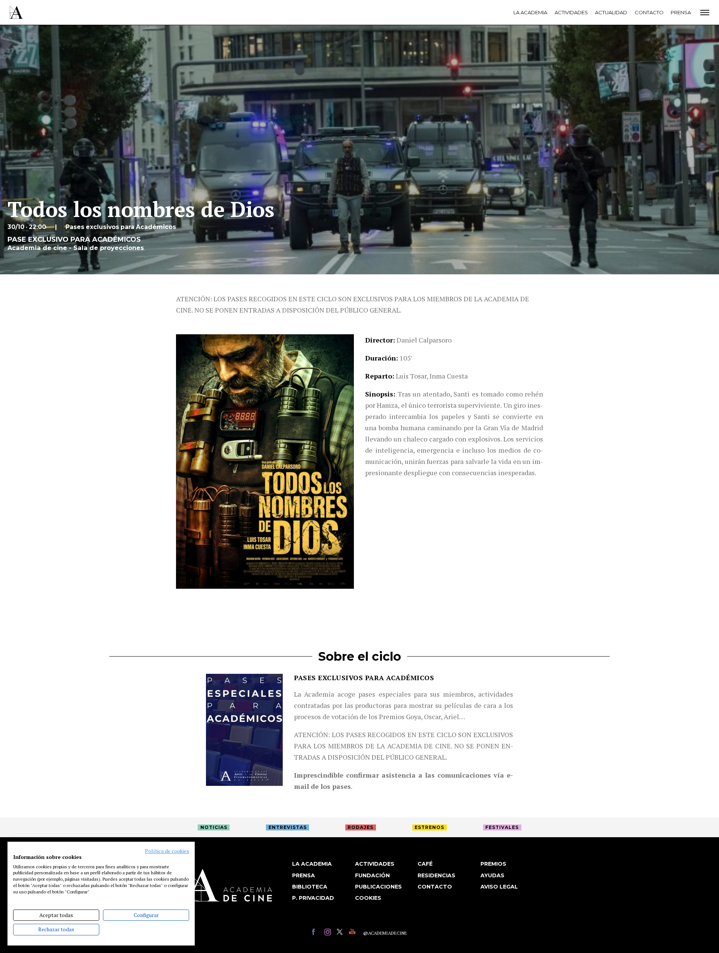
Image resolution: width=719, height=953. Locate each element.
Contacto (649, 12)
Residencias (436, 875)
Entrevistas (288, 827)
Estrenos (429, 827)
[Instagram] (328, 933)
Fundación (372, 875)
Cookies (368, 898)
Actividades (571, 12)
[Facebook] (316, 933)
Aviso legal (499, 886)
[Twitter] (341, 933)
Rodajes (360, 827)
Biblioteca (309, 886)
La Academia (530, 12)
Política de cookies (167, 851)
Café (425, 863)
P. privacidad (313, 898)
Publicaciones (378, 886)
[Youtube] (353, 933)
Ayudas (492, 875)
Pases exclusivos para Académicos (364, 677)
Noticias (213, 827)
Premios (493, 863)
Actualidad (611, 12)
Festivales (502, 827)
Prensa (681, 12)
